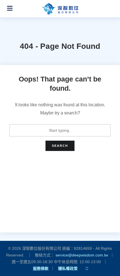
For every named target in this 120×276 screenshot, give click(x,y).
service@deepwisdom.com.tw (82, 255)
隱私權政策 (68, 268)
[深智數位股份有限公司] (60, 7)
